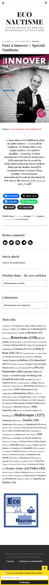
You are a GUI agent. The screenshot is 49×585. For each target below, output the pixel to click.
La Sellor (35, 397)
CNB (18, 353)
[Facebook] (17, 242)
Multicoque (29, 415)
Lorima (9, 403)
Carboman (7, 349)
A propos (10, 561)
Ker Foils (14, 397)
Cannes (30, 345)
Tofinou (6, 464)
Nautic (31, 420)
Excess (16, 368)
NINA (5, 431)
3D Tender (6, 326)
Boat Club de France (32, 342)
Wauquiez (19, 476)
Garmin (6, 375)
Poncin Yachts (33, 438)
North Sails (22, 430)
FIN (39, 367)
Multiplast (8, 420)
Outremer (20, 434)
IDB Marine (31, 386)
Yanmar (28, 479)
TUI (19, 464)
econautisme (8, 41)
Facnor (24, 368)
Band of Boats (13, 333)
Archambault (38, 329)
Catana (21, 348)
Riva (8, 445)
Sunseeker (16, 461)
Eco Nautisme (24, 18)
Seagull (8, 451)
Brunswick (19, 345)
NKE (11, 431)
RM (14, 444)
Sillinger (23, 454)
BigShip (7, 342)
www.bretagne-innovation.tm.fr (26, 129)
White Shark (31, 476)
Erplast (22, 364)
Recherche (44, 3)
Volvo (33, 472)
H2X (16, 383)
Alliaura (6, 329)
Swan (32, 461)
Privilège (15, 441)
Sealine (24, 451)
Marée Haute (35, 403)
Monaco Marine (33, 410)
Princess (6, 441)
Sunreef (37, 458)
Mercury (19, 406)
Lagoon (24, 396)
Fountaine (12, 371)
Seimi (41, 451)
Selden (5, 454)
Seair (16, 451)
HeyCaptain (18, 386)
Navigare (18, 428)
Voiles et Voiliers (22, 472)
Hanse (36, 383)
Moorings (8, 416)
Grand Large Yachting (26, 375)
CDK (31, 349)
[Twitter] (11, 242)
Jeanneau (22, 393)
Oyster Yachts (31, 434)
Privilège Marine (27, 441)
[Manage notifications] (6, 572)
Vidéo (37, 468)
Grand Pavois (13, 379)
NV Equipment (35, 431)
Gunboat (7, 383)
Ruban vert (39, 445)
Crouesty (19, 357)
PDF (34, 216)
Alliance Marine (38, 326)
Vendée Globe (17, 468)
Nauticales (9, 424)
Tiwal (39, 461)
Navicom (9, 428)
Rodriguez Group (26, 445)
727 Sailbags (18, 326)
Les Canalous (11, 400)
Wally (11, 476)
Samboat (18, 448)
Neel (36, 428)
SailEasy (7, 448)
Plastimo (19, 438)
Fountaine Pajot (32, 371)
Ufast (25, 464)
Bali (4, 333)
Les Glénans (25, 400)
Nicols (42, 428)
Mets (28, 407)
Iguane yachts (8, 390)
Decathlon (29, 357)
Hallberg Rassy (25, 383)
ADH (27, 326)
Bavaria (35, 332)
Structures (26, 457)
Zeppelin (39, 478)
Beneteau (24, 337)
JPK (39, 393)
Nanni (19, 421)
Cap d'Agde (40, 345)
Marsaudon (21, 403)
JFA (34, 393)
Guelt (38, 379)
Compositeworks (29, 353)
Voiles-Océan (8, 472)
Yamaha (20, 479)
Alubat (24, 329)
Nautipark (20, 424)
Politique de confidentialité (31, 561)
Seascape (33, 451)
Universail (34, 464)
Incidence (30, 389)
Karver (6, 397)
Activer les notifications (13, 262)
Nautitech (33, 424)
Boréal (8, 345)
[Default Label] (5, 242)
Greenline (30, 379)
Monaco (20, 410)
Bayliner (6, 338)
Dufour (27, 360)
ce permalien (8, 219)
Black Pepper (17, 342)
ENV (9, 364)
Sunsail (6, 461)
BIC (41, 338)
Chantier (35, 41)
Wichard (10, 479)
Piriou (10, 438)
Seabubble (29, 448)
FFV (31, 368)
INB (19, 389)
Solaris (16, 458)
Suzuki (25, 461)
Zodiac (9, 482)
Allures (15, 329)
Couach (10, 356)
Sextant (14, 454)
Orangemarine (8, 434)
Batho (23, 333)
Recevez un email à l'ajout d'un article (24, 573)
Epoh (16, 364)
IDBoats (42, 386)
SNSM (7, 457)
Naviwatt (27, 428)
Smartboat (33, 454)
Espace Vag (33, 364)
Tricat (13, 464)
